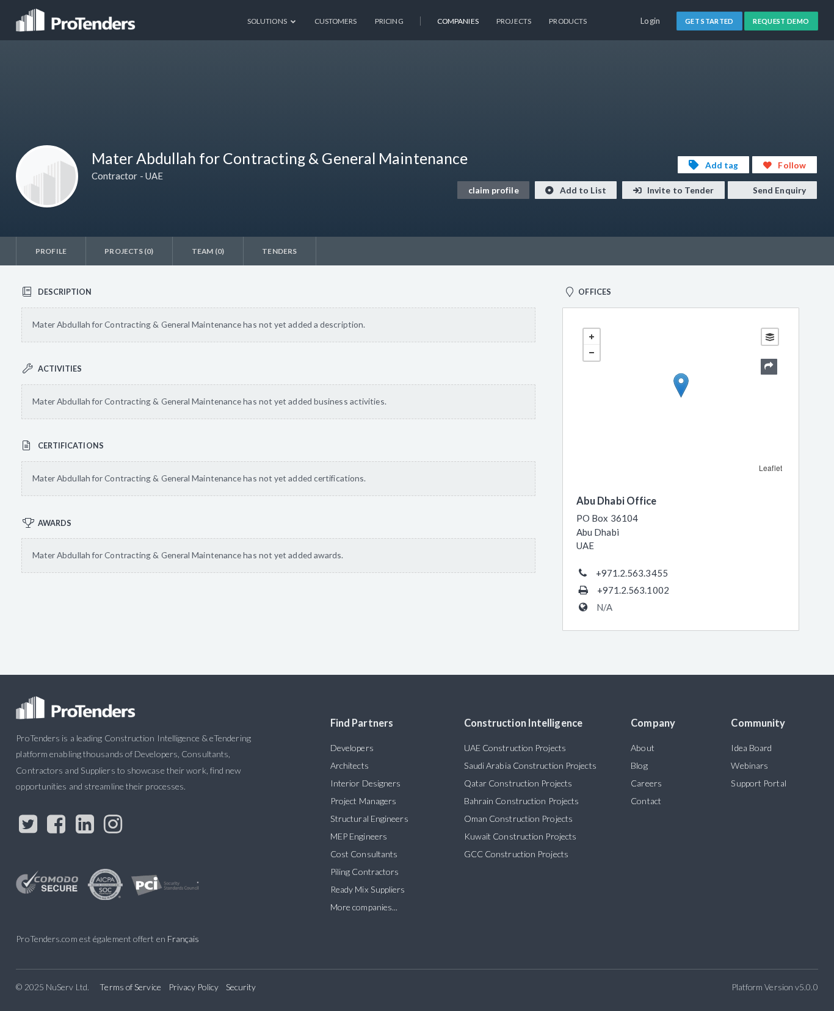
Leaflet (770, 467)
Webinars (749, 765)
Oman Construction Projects (518, 818)
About (642, 748)
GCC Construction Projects (516, 854)
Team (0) (208, 251)
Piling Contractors (364, 871)
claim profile (493, 190)
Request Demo (781, 21)
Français (183, 939)
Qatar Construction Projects (518, 783)
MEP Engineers (358, 836)
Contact (646, 801)
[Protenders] (77, 15)
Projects (513, 21)
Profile (51, 251)
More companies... (364, 907)
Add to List (582, 190)
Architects (349, 765)
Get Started (709, 21)
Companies (458, 21)
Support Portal (758, 783)
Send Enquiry (778, 190)
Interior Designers (365, 783)
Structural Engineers (369, 818)
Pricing (389, 21)
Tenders (279, 251)
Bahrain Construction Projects (521, 801)
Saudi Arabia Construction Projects (530, 765)
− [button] (592, 353)
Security (241, 987)
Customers (335, 21)
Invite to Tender (679, 190)
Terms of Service (130, 987)
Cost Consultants (363, 854)
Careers (646, 783)
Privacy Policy (194, 987)
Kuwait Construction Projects (520, 836)
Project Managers (363, 801)
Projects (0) (128, 251)
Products (568, 21)
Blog (639, 765)
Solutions (267, 21)
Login (650, 21)
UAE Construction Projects (515, 748)
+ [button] (592, 337)
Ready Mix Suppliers (367, 889)
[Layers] (770, 337)
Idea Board (751, 748)
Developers (352, 748)
